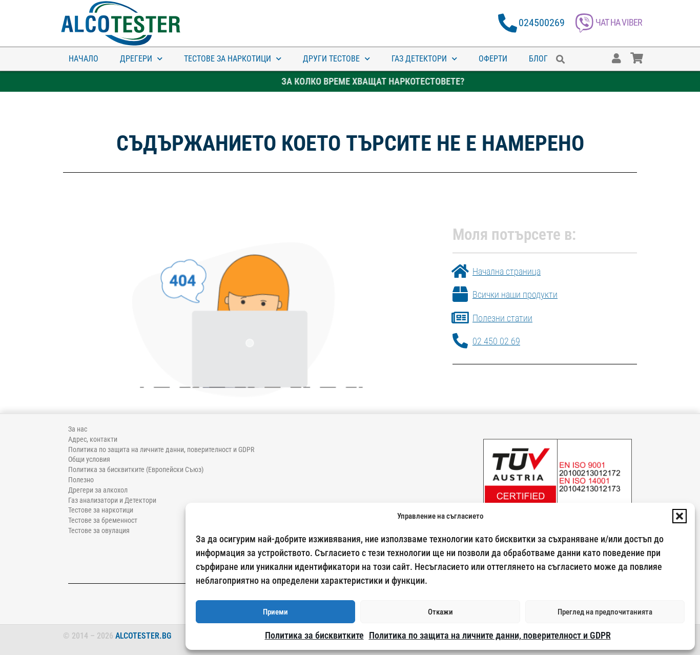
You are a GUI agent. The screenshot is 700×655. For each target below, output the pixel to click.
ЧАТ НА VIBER (618, 22)
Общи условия (89, 459)
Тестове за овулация (99, 530)
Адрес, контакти (92, 439)
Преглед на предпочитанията (605, 612)
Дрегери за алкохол (98, 490)
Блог (538, 59)
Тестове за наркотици (227, 59)
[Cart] (646, 53)
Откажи (440, 612)
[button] (679, 516)
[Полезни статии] (460, 317)
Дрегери (136, 59)
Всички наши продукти (515, 294)
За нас (77, 429)
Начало (83, 59)
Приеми (275, 612)
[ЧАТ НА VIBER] (584, 23)
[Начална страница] (460, 271)
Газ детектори (419, 59)
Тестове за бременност (102, 520)
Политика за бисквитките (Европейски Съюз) (135, 469)
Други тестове (331, 59)
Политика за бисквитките (314, 635)
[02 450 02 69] (460, 341)
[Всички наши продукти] (460, 294)
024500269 (542, 22)
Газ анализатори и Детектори (112, 500)
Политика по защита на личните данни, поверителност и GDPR (490, 635)
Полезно (81, 480)
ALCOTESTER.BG (143, 636)
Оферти (493, 59)
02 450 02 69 (496, 341)
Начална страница (506, 271)
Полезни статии (502, 318)
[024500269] (507, 23)
